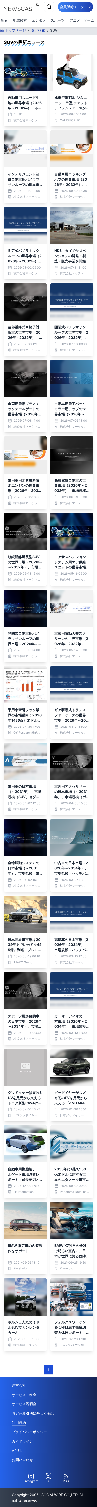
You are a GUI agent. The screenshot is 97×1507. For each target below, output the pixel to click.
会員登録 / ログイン (75, 7)
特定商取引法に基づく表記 (33, 1413)
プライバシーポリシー (29, 1432)
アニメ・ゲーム (82, 20)
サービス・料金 (24, 1395)
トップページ (15, 30)
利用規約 (19, 1422)
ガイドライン (22, 1441)
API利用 (18, 1450)
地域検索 (20, 20)
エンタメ (39, 20)
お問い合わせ (22, 1460)
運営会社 (19, 1385)
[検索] (49, 7)
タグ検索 (38, 30)
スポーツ (58, 20)
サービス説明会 (24, 1404)
